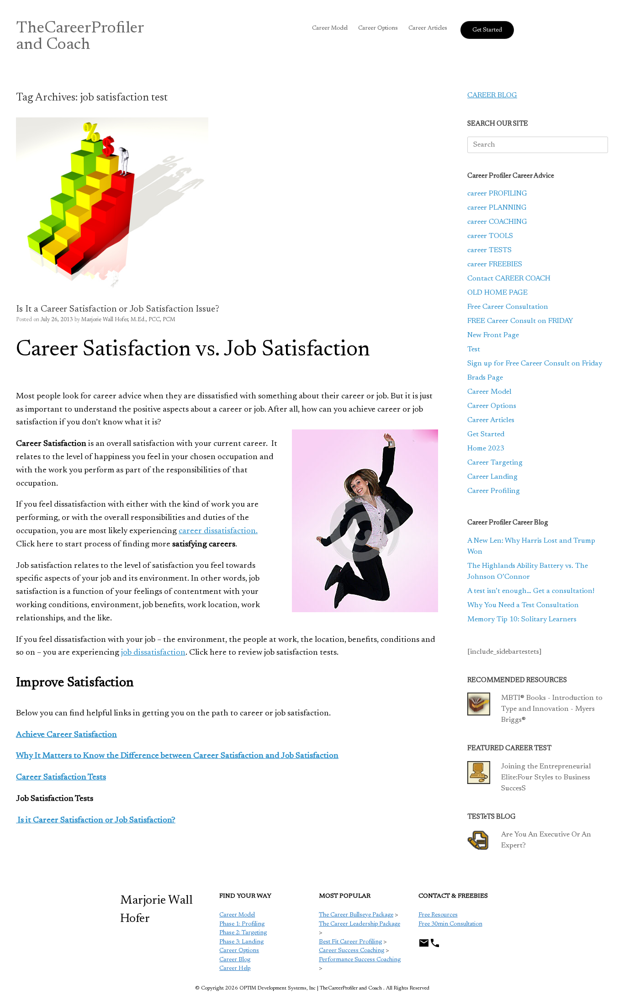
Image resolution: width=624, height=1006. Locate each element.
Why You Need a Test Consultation (523, 605)
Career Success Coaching (351, 950)
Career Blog (234, 960)
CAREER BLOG (492, 95)
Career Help (234, 968)
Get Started (485, 434)
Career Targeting (495, 462)
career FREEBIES (494, 264)
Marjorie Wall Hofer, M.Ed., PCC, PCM (128, 320)
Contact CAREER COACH (508, 278)
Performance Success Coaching (360, 960)
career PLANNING (497, 208)
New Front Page (493, 335)
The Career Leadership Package (359, 924)
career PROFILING (497, 193)
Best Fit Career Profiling (350, 942)
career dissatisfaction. (218, 531)
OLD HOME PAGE (497, 293)
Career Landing (492, 477)
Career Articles (427, 28)
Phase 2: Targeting (243, 933)
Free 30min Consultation (450, 924)
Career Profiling (493, 491)
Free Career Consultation (507, 307)
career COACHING (497, 222)
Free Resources (438, 915)
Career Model (330, 28)
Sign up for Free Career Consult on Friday (534, 363)
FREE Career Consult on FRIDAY (520, 321)
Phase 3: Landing (241, 942)
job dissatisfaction (153, 653)
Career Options (378, 28)
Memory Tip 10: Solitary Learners (521, 619)
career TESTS (489, 250)
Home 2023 (485, 448)
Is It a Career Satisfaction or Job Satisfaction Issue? (117, 309)
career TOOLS (490, 236)
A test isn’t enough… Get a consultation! (530, 591)
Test (473, 349)
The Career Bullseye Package (356, 915)
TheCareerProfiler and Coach (80, 37)
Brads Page (485, 377)
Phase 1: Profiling (241, 924)
